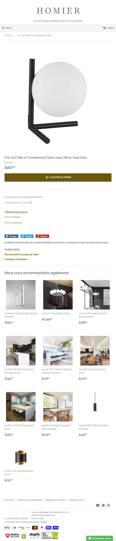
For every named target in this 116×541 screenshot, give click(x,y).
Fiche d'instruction (14, 223)
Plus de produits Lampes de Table (21, 254)
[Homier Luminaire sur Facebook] (98, 506)
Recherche (10, 500)
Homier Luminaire (20, 518)
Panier (110, 28)
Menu (8, 28)
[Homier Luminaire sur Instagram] (108, 506)
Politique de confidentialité (30, 500)
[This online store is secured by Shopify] (30, 538)
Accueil (8, 35)
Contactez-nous (101, 538)
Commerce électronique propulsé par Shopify (26, 522)
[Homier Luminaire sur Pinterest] (103, 506)
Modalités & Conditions (55, 500)
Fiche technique (12, 217)
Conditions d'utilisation (16, 259)
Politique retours (76, 500)
